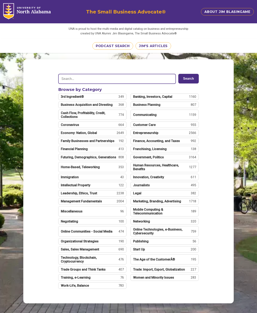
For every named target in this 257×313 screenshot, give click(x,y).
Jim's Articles (153, 46)
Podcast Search (113, 46)
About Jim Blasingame (227, 12)
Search (188, 78)
